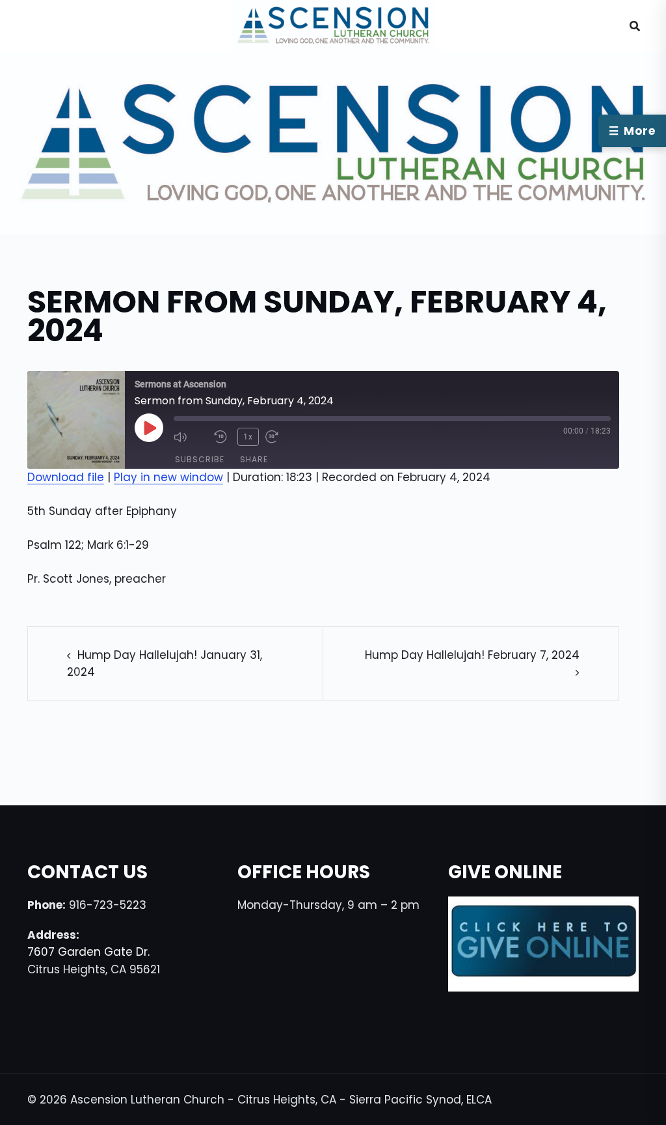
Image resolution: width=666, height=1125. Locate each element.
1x (248, 436)
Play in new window (168, 477)
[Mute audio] (190, 437)
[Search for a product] (635, 26)
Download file (65, 477)
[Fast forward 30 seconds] (282, 437)
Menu (48, 26)
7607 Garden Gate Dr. (88, 952)
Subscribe (199, 459)
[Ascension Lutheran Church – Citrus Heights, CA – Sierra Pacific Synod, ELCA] (333, 25)
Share (254, 459)
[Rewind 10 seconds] (222, 437)
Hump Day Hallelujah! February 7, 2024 (472, 655)
